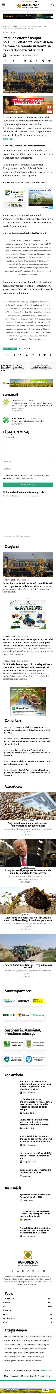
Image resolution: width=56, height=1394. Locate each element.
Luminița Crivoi (28, 1113)
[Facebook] (13, 60)
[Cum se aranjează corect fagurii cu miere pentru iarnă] (10, 1174)
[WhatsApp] (31, 60)
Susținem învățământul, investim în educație (23, 1032)
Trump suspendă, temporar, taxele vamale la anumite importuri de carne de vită (28, 871)
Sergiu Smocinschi (29, 1162)
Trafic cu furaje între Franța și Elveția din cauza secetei (28, 966)
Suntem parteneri (18, 991)
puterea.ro (8, 138)
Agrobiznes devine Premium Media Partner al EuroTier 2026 (36, 1195)
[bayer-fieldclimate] (28, 16)
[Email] (37, 60)
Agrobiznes (27, 1176)
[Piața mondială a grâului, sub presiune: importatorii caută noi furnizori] (28, 806)
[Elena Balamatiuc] (5, 55)
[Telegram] (43, 60)
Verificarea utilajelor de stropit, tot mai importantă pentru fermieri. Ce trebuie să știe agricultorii (27, 741)
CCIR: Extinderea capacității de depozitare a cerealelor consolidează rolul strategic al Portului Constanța (27, 667)
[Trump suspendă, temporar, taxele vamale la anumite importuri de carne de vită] (28, 853)
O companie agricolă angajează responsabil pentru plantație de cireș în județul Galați (35, 1213)
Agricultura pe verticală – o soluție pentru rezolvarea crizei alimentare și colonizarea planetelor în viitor (35, 1085)
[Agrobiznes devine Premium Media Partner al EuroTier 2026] (10, 1199)
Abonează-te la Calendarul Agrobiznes (18, 536)
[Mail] (22, 1271)
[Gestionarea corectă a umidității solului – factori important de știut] (10, 1158)
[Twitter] (33, 1271)
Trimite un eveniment (33, 496)
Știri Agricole (16, 26)
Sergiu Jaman (28, 1200)
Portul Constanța (25, 349)
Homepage (6, 26)
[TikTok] (28, 1271)
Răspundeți (17, 411)
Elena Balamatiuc (14, 55)
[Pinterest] (19, 60)
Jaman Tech (46, 1370)
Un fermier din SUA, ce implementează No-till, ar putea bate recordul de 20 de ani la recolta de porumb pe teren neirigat (36, 1104)
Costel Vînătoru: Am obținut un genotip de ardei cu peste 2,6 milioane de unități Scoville (27, 730)
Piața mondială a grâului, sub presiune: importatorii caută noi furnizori (28, 824)
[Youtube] (43, 1271)
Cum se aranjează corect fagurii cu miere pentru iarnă (35, 1171)
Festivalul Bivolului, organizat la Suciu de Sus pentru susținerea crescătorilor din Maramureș (35, 1230)
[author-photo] (21, 1092)
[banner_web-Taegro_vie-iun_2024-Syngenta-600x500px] (41, 198)
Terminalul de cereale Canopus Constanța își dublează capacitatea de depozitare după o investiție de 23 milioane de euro (28, 642)
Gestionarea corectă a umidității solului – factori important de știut (36, 1155)
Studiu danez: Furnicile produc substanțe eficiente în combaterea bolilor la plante (34, 1122)
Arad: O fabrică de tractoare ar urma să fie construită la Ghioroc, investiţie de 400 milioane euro (36, 1139)
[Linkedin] (25, 60)
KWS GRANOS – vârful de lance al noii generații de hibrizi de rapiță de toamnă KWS (12, 368)
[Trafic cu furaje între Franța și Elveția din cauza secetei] (28, 948)
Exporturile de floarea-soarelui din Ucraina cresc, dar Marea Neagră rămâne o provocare (28, 919)
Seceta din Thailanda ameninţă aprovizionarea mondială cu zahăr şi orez (41, 367)
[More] (49, 60)
